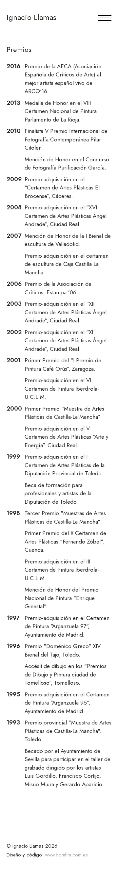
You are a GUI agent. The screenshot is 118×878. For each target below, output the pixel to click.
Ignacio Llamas (31, 17)
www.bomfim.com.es (66, 854)
